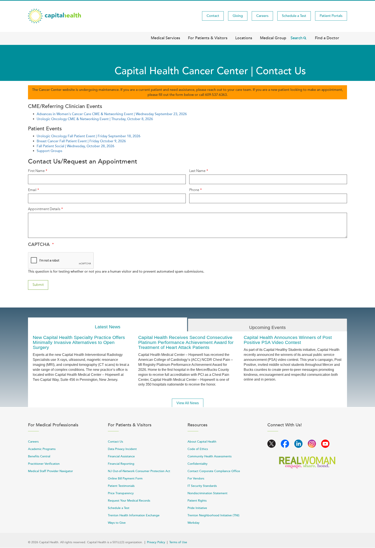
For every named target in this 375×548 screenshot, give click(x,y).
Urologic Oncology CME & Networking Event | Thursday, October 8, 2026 (95, 119)
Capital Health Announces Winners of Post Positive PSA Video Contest (288, 340)
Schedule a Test (294, 16)
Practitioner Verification (44, 464)
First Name (36, 171)
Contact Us (115, 441)
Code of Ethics (198, 449)
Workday (193, 523)
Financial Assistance (121, 456)
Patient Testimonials (121, 486)
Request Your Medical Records (129, 500)
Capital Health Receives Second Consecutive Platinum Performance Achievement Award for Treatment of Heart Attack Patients (186, 342)
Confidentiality (197, 464)
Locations (243, 38)
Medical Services (165, 38)
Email (32, 190)
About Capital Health (202, 441)
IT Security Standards (202, 486)
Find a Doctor (327, 38)
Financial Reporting (121, 464)
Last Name (197, 171)
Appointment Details (44, 209)
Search (297, 38)
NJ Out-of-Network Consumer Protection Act (139, 471)
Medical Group (273, 38)
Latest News (107, 326)
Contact (213, 16)
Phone (194, 190)
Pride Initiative (197, 508)
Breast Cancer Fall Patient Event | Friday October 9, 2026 (81, 141)
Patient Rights (197, 500)
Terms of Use (178, 542)
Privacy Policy (156, 542)
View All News (187, 403)
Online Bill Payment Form (125, 478)
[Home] (54, 15)
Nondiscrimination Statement (207, 493)
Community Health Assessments (210, 456)
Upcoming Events (267, 327)
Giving (238, 16)
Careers (262, 16)
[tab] (107, 324)
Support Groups (49, 151)
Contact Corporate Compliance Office (214, 471)
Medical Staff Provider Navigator (50, 471)
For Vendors (196, 478)
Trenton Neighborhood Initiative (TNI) (213, 515)
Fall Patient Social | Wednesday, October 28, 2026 (75, 146)
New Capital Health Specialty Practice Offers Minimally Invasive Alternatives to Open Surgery (79, 342)
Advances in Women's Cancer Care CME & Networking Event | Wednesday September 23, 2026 (112, 114)
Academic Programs (42, 449)
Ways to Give (117, 523)
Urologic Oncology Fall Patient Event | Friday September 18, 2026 (88, 136)
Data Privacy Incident (122, 449)
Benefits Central (39, 456)
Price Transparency (121, 493)
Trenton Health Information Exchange (134, 515)
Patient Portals (331, 16)
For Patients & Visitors (207, 38)
